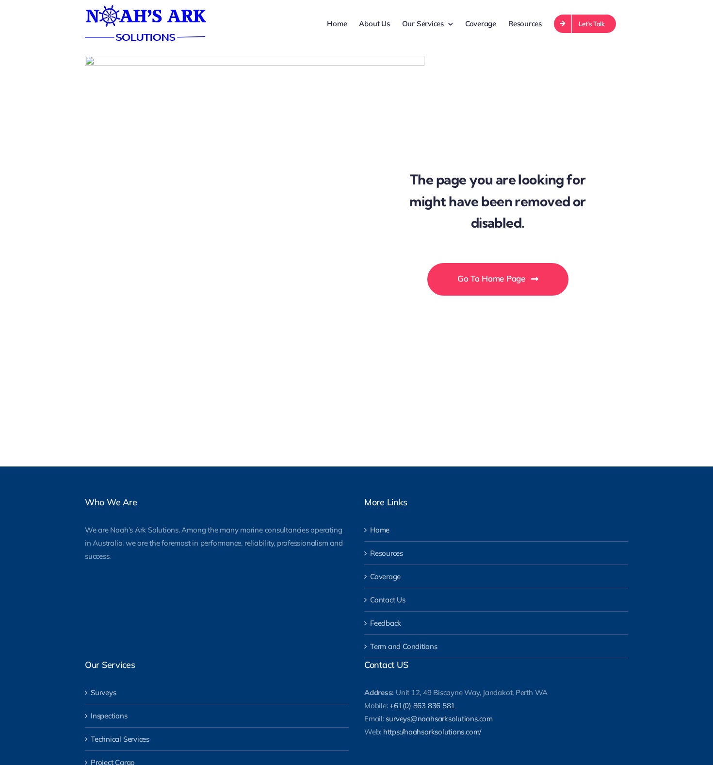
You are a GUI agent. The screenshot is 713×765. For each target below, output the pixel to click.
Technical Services (120, 739)
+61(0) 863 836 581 (422, 705)
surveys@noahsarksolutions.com (439, 718)
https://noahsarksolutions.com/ (432, 731)
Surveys (103, 692)
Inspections (109, 715)
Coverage (385, 576)
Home (379, 529)
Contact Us (387, 599)
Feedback (385, 623)
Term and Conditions (404, 646)
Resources (386, 553)
